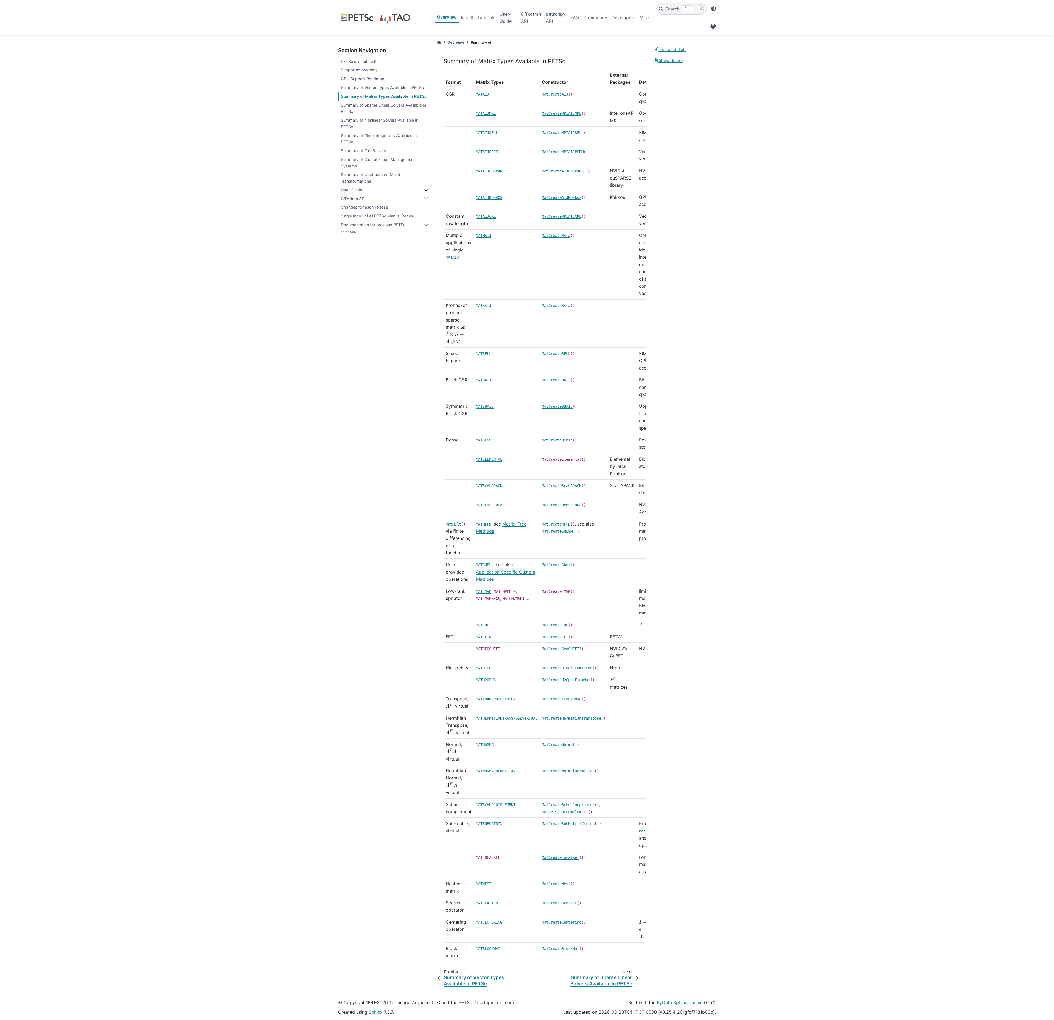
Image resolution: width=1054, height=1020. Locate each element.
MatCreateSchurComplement (568, 805)
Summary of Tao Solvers (363, 150)
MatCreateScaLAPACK (561, 486)
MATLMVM (483, 591)
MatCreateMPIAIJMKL (561, 113)
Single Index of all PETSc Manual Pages (377, 216)
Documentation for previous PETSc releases (373, 228)
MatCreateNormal (558, 744)
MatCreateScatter (559, 903)
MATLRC (482, 625)
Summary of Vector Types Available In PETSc (382, 87)
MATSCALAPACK (489, 486)
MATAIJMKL (486, 113)
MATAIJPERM (487, 152)
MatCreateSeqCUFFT (560, 649)
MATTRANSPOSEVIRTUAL (497, 699)
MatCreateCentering (561, 922)
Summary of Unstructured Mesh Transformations (370, 177)
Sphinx (376, 1012)
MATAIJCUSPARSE (491, 171)
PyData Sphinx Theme (680, 1002)
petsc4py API (555, 17)
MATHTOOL (485, 668)
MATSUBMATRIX (489, 823)
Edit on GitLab (672, 49)
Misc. (645, 17)
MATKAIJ (483, 305)
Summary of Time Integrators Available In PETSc (379, 138)
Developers (623, 17)
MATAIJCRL (486, 216)
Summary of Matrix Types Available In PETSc (384, 96)
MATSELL (483, 353)
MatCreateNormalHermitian (568, 771)
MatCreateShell (557, 565)
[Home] (439, 42)
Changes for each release (364, 207)
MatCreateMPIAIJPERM (563, 152)
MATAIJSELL (487, 132)
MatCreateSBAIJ (557, 406)
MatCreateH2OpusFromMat (566, 680)
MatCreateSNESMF (558, 531)
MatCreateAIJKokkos (561, 197)
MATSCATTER (487, 903)
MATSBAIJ (485, 406)
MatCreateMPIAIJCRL (561, 216)
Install (467, 17)
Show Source (670, 60)
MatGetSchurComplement (565, 812)
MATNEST (483, 884)
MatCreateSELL (556, 353)
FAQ (575, 17)
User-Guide (506, 17)
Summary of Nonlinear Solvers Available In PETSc (379, 123)
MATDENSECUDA (489, 505)
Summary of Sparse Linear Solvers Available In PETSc (383, 108)
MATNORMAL (486, 744)
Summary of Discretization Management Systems (378, 162)
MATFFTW (483, 637)
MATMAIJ (483, 235)
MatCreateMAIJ (556, 235)
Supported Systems (359, 70)
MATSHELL (485, 565)
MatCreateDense (557, 440)
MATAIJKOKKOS (489, 197)
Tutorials (486, 17)
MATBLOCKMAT (488, 948)
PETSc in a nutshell (358, 61)
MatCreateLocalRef (560, 857)
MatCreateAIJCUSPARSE (564, 171)
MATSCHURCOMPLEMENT (495, 805)
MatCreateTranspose (561, 699)
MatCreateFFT (555, 637)
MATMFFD (483, 524)
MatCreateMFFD (556, 524)
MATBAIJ (483, 380)
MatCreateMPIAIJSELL (563, 132)
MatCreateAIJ (555, 94)
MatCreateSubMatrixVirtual (569, 823)
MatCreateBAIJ (556, 380)
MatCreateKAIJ (556, 305)
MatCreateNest (556, 884)
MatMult (453, 524)
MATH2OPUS (486, 680)
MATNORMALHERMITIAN (495, 771)
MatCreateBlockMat (560, 948)
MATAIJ (482, 94)
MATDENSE (485, 440)
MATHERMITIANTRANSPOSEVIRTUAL (506, 718)
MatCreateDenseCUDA (561, 505)
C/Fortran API (531, 17)
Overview (446, 17)
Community (595, 17)
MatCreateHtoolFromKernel (568, 668)
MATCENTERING (489, 922)
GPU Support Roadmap (362, 78)
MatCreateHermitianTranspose (571, 718)
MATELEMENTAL (489, 459)
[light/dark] (713, 8)
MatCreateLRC (555, 625)
